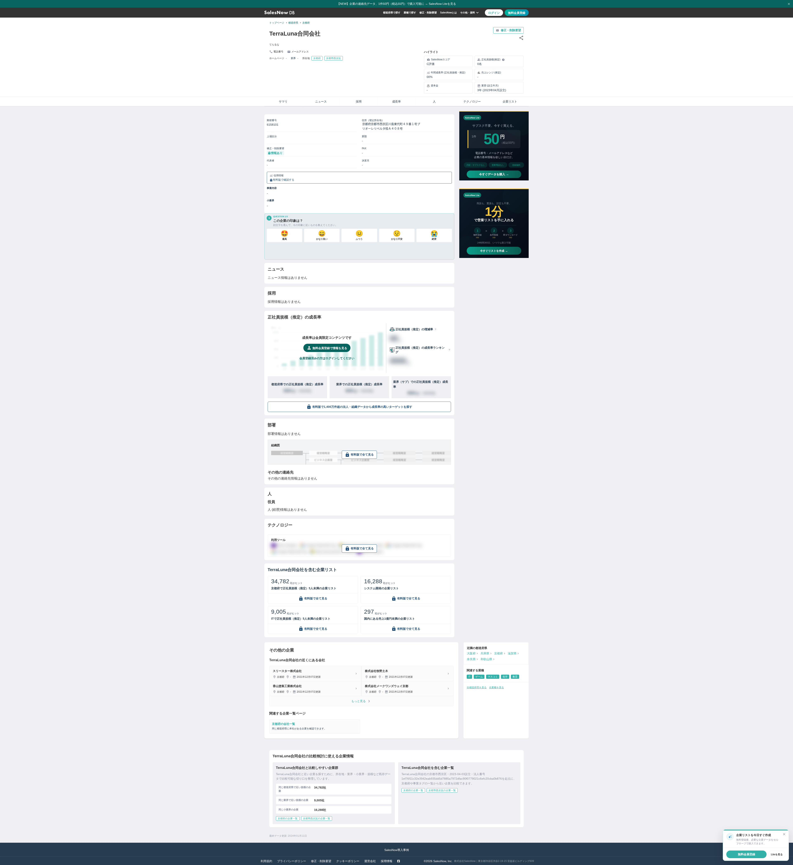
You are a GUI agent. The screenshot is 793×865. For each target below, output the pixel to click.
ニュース (321, 101)
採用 (359, 101)
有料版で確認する (283, 179)
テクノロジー (472, 101)
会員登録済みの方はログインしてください (326, 358)
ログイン (494, 12)
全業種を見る (496, 687)
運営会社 (370, 861)
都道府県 (293, 22)
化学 (505, 676)
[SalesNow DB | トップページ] (279, 12)
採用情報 (386, 861)
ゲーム (479, 676)
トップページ (276, 22)
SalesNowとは (448, 12)
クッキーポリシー (347, 861)
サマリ (283, 101)
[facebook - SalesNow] (398, 861)
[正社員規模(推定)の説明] (503, 59)
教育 (515, 676)
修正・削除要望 (428, 12)
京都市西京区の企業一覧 (316, 818)
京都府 (306, 22)
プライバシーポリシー (291, 861)
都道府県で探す (391, 12)
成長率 (396, 101)
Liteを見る (777, 854)
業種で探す (410, 12)
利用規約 (266, 861)
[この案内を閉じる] (784, 834)
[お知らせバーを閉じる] (788, 3)
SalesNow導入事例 (396, 850)
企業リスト (510, 101)
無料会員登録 (516, 12)
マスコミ (493, 676)
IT (469, 676)
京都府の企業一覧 (288, 818)
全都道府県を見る (477, 687)
